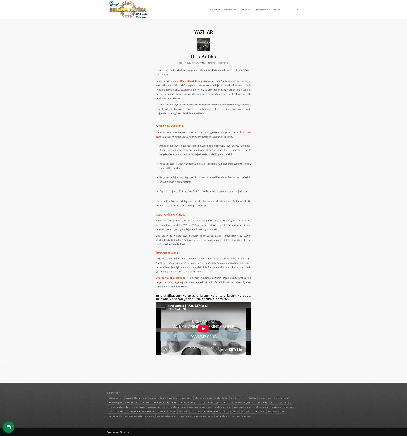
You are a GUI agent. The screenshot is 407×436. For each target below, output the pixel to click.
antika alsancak (221, 398)
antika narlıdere (132, 402)
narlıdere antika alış (133, 416)
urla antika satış (222, 416)
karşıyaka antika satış (277, 411)
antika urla (146, 402)
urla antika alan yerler (166, 416)
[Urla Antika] (203, 44)
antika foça (251, 398)
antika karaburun (281, 398)
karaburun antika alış (117, 411)
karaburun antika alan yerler (283, 407)
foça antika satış (138, 407)
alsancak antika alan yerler (135, 398)
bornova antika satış (232, 402)
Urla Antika (203, 56)
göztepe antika (154, 407)
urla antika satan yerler (203, 416)
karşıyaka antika (186, 411)
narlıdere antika (115, 416)
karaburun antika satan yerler (142, 411)
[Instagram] (297, 9)
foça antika (248, 402)
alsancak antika (115, 398)
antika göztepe (265, 398)
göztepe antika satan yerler (219, 407)
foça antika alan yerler (265, 402)
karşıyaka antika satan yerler (253, 411)
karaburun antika (261, 407)
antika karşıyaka (115, 402)
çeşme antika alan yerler (242, 416)
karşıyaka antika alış (230, 411)
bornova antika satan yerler (209, 402)
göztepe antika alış (197, 407)
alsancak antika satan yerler (180, 398)
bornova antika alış (187, 402)
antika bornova (237, 398)
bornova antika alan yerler (165, 402)
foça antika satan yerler (119, 407)
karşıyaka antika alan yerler (207, 411)
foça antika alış (284, 402)
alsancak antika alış (158, 398)
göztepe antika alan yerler (175, 407)
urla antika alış (185, 416)
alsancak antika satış (203, 398)
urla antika (149, 416)
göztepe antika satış (242, 407)
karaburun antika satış (167, 411)
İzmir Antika (223, 62)
